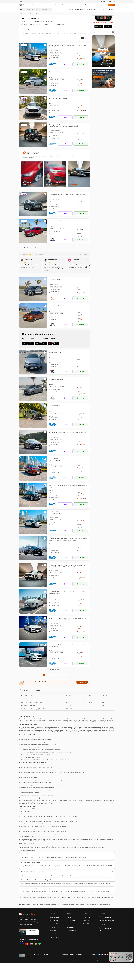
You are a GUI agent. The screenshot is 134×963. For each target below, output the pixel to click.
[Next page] (65, 675)
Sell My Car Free (102, 5)
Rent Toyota (76, 33)
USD (86, 38)
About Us (69, 917)
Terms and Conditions (49, 904)
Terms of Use (86, 924)
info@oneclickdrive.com (108, 920)
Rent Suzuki (48, 33)
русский (88, 960)
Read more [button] (23, 270)
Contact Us (69, 934)
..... (59, 674)
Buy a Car (61, 4)
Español (98, 960)
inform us (99, 897)
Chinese (103, 960)
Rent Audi (41, 33)
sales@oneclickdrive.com (108, 931)
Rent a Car (54, 4)
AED (82, 38)
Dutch (83, 960)
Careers (69, 924)
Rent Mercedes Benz (66, 33)
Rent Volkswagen (85, 33)
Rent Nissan (33, 33)
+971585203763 (106, 928)
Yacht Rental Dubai (54, 937)
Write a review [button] (83, 254)
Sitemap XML (70, 927)
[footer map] (22, 955)
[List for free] (103, 78)
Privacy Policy (59, 904)
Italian (108, 960)
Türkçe (93, 960)
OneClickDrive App (71, 920)
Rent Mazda (25, 33)
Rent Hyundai (56, 33)
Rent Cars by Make (27, 29)
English (69, 960)
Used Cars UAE (53, 924)
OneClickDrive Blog (54, 917)
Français (79, 960)
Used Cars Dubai (53, 920)
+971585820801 (106, 917)
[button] (104, 9)
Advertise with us (71, 930)
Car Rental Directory (54, 934)
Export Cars (69, 4)
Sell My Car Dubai (54, 927)
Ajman (26, 13)
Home (22, 13)
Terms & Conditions (88, 920)
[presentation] (84, 157)
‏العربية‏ (74, 960)
